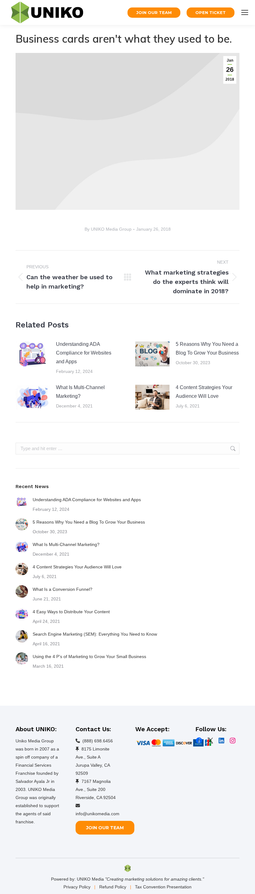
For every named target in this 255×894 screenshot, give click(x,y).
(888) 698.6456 (97, 740)
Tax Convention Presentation (163, 886)
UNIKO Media (90, 879)
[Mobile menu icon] (245, 12)
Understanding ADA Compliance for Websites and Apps (83, 352)
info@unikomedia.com (97, 813)
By (108, 229)
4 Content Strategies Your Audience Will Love (204, 392)
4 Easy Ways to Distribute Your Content (71, 611)
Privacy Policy (76, 886)
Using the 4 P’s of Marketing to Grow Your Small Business (89, 656)
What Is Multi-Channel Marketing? (80, 392)
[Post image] (33, 353)
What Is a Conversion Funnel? (62, 589)
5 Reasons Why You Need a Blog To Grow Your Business (207, 348)
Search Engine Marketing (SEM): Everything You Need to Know (95, 634)
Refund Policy (112, 886)
